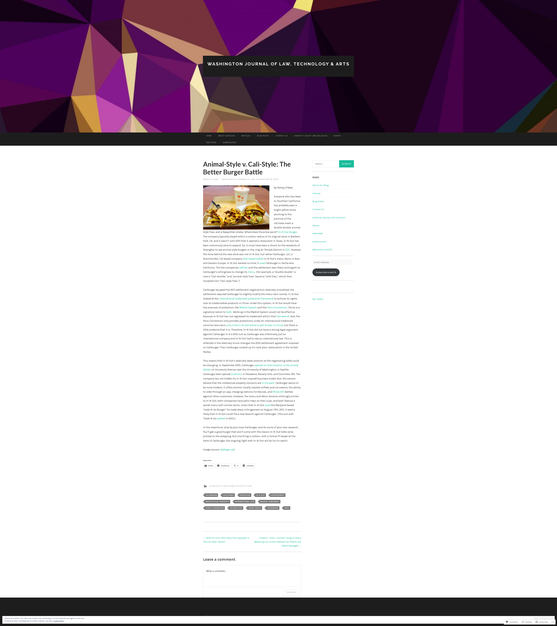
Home (209, 136)
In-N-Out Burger (287, 232)
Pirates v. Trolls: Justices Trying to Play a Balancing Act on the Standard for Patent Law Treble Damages (277, 541)
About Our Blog (226, 136)
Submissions (229, 142)
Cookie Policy (58, 621)
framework (282, 316)
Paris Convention (277, 307)
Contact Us (281, 136)
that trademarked (253, 258)
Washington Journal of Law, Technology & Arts (278, 63)
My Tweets (317, 299)
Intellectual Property (217, 502)
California (228, 495)
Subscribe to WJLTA (326, 272)
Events (337, 136)
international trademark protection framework (246, 298)
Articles (246, 136)
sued (262, 263)
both (229, 312)
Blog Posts (263, 136)
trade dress (254, 508)
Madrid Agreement (270, 502)
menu (251, 272)
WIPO (286, 508)
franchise (245, 495)
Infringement (278, 495)
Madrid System (248, 307)
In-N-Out (260, 495)
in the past (268, 383)
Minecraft (278, 391)
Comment (291, 592)
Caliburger (211, 495)
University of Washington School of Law (230, 486)
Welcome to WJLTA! (322, 249)
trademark (272, 508)
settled (243, 267)
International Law (244, 502)
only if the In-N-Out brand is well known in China (254, 325)
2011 (287, 249)
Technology (236, 508)
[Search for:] (333, 163)
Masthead (211, 142)
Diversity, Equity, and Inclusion (310, 136)
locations (236, 374)
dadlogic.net (227, 449)
